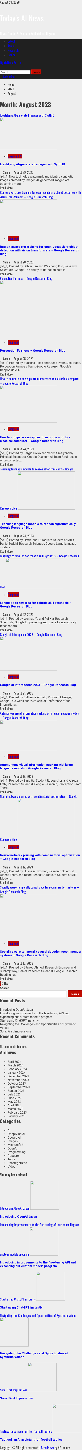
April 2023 (14, 1105)
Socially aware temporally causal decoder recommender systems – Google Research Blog (41, 953)
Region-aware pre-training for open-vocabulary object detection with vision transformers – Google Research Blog (40, 194)
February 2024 (17, 1069)
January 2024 (17, 1072)
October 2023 (17, 1083)
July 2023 (14, 1094)
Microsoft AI (16, 1145)
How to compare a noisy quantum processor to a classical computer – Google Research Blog (35, 439)
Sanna (7, 172)
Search (4, 988)
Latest (11, 41)
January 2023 (17, 1116)
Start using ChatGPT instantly (19, 1020)
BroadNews (47, 1447)
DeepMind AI (15, 156)
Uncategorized (17, 1163)
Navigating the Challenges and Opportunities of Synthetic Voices (38, 1315)
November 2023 (18, 1080)
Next (7, 983)
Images (13, 1141)
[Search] (1, 67)
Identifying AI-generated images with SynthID (27, 115)
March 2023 (15, 1109)
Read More (6, 188)
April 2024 (14, 1062)
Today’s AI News (22, 18)
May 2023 (14, 1101)
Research (13, 50)
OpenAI (13, 1148)
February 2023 (17, 1112)
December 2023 (18, 1076)
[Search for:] (15, 71)
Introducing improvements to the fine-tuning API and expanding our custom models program (34, 1015)
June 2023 (15, 1098)
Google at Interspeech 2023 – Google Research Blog (31, 634)
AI (9, 1130)
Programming (17, 1152)
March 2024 (15, 1065)
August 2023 (16, 1091)
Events (11, 55)
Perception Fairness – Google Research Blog (26, 278)
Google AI (13, 238)
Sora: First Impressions (15, 1031)
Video (11, 1166)
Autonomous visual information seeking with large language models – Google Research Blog (36, 766)
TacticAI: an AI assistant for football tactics (26, 1431)
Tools (11, 46)
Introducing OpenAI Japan (17, 1009)
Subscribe (8, 76)
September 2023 (19, 1087)
